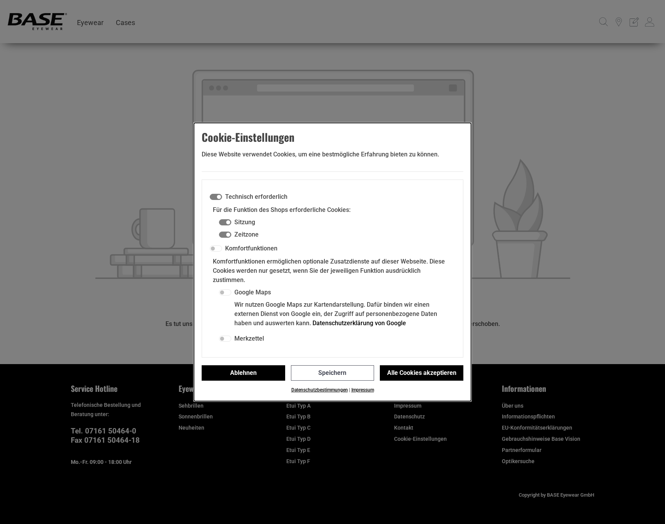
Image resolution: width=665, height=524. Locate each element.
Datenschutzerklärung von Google (359, 323)
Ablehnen (243, 372)
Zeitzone (246, 234)
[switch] (216, 248)
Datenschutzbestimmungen (319, 390)
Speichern (332, 372)
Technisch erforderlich (256, 196)
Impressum (362, 390)
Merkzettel (249, 338)
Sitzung (244, 222)
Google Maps (252, 292)
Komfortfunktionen (251, 248)
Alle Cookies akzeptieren (421, 372)
